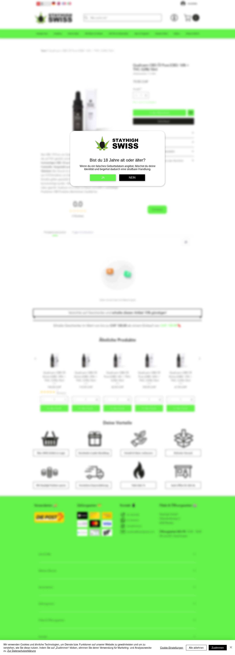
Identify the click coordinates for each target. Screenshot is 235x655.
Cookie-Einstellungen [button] (171, 647)
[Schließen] (231, 647)
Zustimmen (218, 647)
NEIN (132, 177)
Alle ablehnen (196, 647)
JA (103, 177)
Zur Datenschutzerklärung (21, 650)
